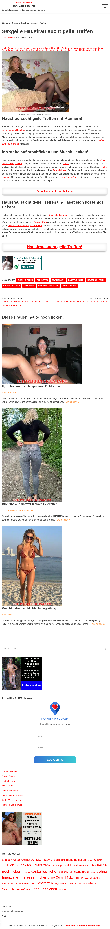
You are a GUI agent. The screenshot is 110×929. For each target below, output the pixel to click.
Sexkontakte (28, 883)
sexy (56, 883)
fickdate (17, 866)
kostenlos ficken (11, 286)
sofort (69, 884)
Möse (75, 872)
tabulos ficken (69, 286)
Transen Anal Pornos (12, 805)
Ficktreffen (42, 280)
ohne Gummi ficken (61, 877)
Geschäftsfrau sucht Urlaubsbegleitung (29, 608)
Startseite (6, 23)
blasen (66, 163)
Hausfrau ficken (8, 37)
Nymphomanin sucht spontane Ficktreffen (31, 386)
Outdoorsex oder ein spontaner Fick (25, 225)
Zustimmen (69, 925)
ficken (26, 865)
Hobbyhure (26, 872)
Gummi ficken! (60, 170)
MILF (69, 871)
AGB (4, 916)
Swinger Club (40, 222)
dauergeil (98, 860)
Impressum (7, 906)
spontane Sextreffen (48, 286)
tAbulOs (22, 889)
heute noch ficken (96, 280)
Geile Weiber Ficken (11, 800)
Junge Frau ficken (9, 510)
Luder (62, 871)
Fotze (104, 167)
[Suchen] (105, 648)
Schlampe (95, 877)
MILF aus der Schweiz (12, 795)
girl (57, 865)
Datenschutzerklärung (12, 911)
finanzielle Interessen (59, 215)
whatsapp (62, 890)
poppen (79, 878)
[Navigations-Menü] (105, 6)
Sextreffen (29, 286)
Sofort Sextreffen (9, 392)
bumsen (90, 860)
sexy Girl (62, 884)
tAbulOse (30, 890)
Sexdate (6, 883)
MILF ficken (7, 615)
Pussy (86, 878)
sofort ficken (77, 884)
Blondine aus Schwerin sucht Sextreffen (29, 504)
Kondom (6, 177)
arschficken (35, 859)
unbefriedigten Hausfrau (13, 130)
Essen (4, 866)
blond (53, 860)
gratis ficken (58, 280)
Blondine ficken (25, 280)
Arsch (24, 859)
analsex (7, 859)
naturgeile (94, 872)
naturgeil (83, 871)
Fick (10, 865)
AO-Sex (17, 860)
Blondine (60, 859)
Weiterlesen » (72, 402)
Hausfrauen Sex (68, 177)
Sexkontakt (16, 883)
